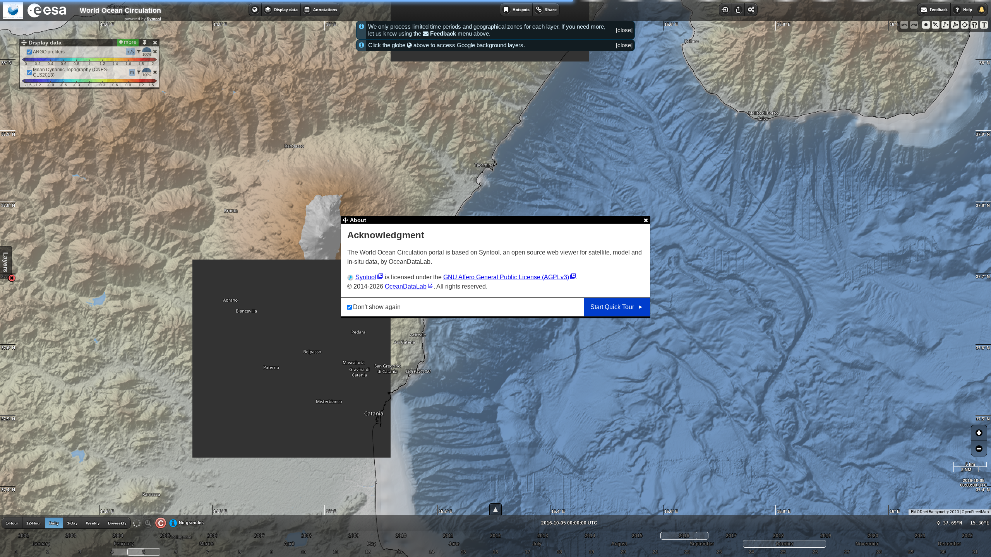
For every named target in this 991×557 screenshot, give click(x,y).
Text (984, 25)
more (130, 42)
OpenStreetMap (975, 512)
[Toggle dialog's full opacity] (144, 42)
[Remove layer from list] (154, 51)
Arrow (936, 25)
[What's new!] (981, 9)
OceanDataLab (406, 286)
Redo (914, 25)
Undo (904, 25)
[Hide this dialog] (154, 42)
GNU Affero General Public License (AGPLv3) (506, 277)
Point (926, 25)
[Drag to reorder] (23, 52)
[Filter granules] (138, 52)
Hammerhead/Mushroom (974, 25)
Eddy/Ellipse (965, 25)
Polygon (955, 25)
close (624, 30)
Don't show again (377, 307)
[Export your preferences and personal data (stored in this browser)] (738, 9)
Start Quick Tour (612, 307)
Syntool (154, 19)
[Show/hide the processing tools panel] (751, 9)
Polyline (945, 25)
